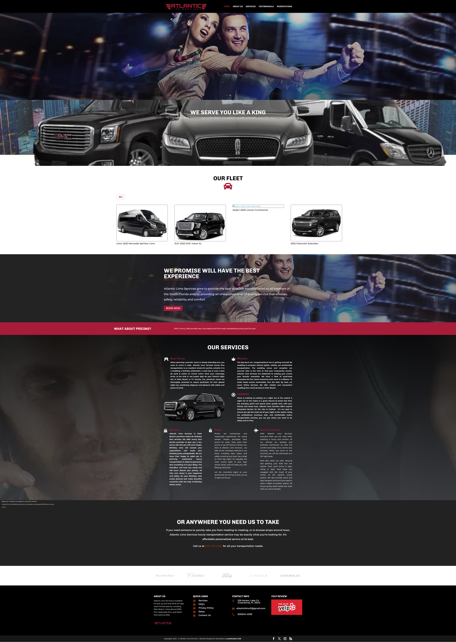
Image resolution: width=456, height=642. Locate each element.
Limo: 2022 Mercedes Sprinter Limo (135, 243)
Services (251, 7)
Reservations (284, 7)
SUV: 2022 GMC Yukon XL (188, 243)
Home (227, 7)
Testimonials (266, 7)
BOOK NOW (173, 308)
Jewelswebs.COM (234, 638)
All (121, 197)
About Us (238, 7)
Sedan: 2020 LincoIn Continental (250, 210)
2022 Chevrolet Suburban (304, 243)
